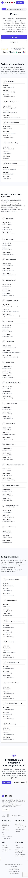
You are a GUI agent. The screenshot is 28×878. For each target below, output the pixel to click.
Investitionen (5, 851)
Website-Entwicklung (20, 826)
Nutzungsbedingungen (14, 871)
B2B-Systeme (18, 824)
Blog (16, 845)
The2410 (14, 865)
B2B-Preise (14, 37)
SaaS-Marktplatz (6, 849)
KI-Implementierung (20, 827)
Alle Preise (13, 42)
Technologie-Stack (7, 836)
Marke (3, 832)
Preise (3, 827)
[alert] (14, 9)
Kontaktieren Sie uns (19, 782)
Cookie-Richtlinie (14, 873)
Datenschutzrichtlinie (14, 869)
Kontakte (20, 2)
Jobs (3, 834)
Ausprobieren (6, 782)
